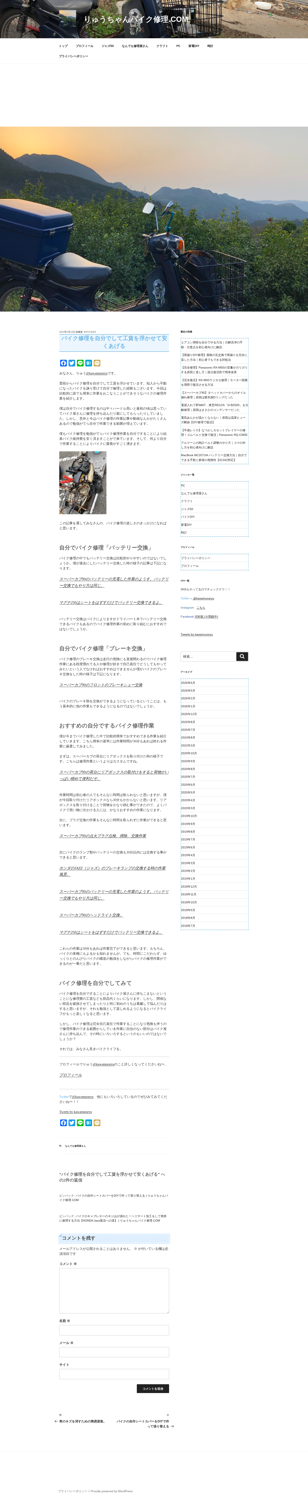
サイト (64, 1364)
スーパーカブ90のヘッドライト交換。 (91, 915)
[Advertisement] (154, 95)
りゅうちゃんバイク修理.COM (136, 19)
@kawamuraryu (96, 373)
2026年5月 (188, 690)
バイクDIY (188, 516)
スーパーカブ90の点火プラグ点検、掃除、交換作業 (102, 836)
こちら (201, 607)
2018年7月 (188, 925)
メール (66, 1343)
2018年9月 (188, 910)
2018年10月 (189, 902)
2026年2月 (188, 698)
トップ (63, 46)
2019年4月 (188, 855)
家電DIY (194, 46)
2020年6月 (188, 784)
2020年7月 (188, 776)
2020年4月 (188, 800)
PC (178, 46)
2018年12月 (189, 886)
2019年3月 (188, 863)
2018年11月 (189, 894)
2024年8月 (188, 737)
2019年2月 (188, 871)
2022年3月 (188, 745)
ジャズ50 (108, 46)
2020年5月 (188, 792)
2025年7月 (188, 729)
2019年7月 (188, 839)
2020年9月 (188, 761)
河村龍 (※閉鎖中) (206, 616)
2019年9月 (188, 824)
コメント (68, 1264)
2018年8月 (188, 917)
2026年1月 (188, 706)
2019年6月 (188, 847)
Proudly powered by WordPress (112, 1491)
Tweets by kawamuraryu (75, 1112)
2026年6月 (188, 682)
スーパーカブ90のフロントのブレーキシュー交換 (100, 685)
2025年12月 (189, 714)
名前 (64, 1321)
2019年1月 (188, 878)
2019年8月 (188, 831)
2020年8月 (188, 769)
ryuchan (90, 332)
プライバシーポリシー (73, 56)
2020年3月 (188, 808)
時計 (210, 46)
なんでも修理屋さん (135, 46)
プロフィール (84, 46)
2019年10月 (189, 816)
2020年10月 (189, 753)
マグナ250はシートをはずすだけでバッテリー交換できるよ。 (111, 602)
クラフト (162, 46)
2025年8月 (188, 722)
